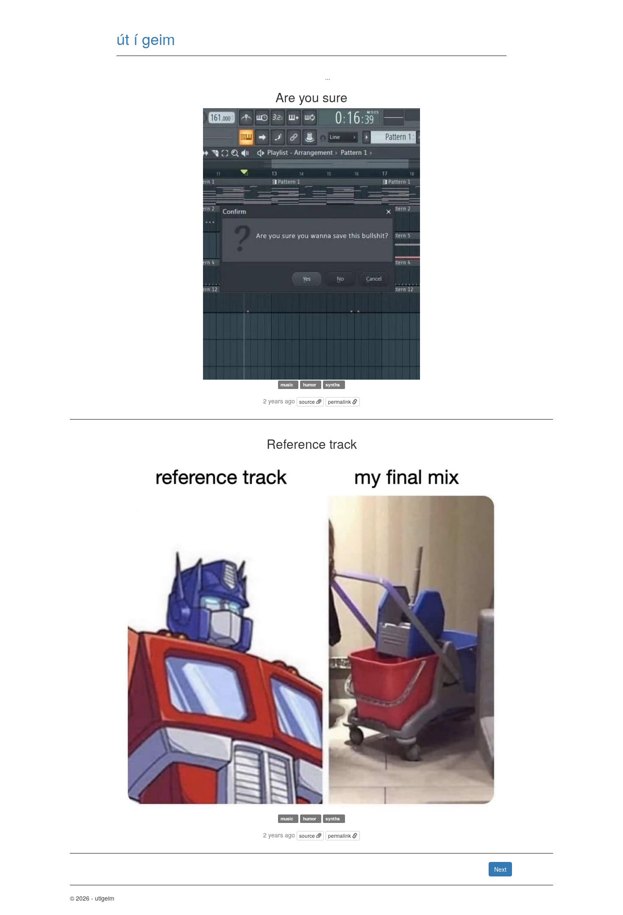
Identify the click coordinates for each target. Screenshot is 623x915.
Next (500, 869)
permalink (340, 401)
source (307, 401)
